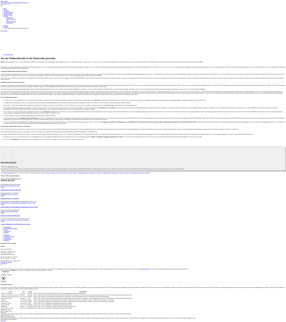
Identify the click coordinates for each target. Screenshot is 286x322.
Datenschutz (9, 262)
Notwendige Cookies (7, 311)
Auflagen (47, 172)
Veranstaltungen (7, 227)
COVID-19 (64, 172)
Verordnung (141, 172)
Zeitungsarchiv (7, 231)
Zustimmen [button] (3, 274)
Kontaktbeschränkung (82, 172)
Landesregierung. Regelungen (95, 172)
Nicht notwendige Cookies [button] (7, 315)
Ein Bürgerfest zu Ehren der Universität (10, 185)
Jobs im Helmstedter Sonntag (10, 228)
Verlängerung (134, 172)
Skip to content (4, 1)
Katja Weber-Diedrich (8, 162)
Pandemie (121, 172)
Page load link (4, 263)
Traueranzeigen (7, 237)
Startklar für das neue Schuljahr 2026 (9, 211)
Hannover (70, 172)
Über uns (6, 229)
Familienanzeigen (8, 239)
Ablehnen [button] (9, 274)
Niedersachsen (115, 172)
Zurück (2, 30)
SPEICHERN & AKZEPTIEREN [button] (9, 319)
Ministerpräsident (107, 172)
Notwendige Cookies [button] (6, 309)
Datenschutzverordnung (145, 269)
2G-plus (43, 172)
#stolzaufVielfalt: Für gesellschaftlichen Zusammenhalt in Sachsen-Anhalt (18, 202)
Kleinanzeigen (7, 235)
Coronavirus (58, 172)
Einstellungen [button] (5, 271)
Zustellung (6, 232)
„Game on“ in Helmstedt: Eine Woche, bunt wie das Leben (14, 220)
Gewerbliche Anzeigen (9, 236)
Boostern (52, 172)
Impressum (3, 262)
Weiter (5, 30)
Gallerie (2, 187)
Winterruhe (147, 172)
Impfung (75, 172)
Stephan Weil (128, 172)
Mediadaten (6, 240)
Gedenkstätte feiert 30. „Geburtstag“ (9, 194)
